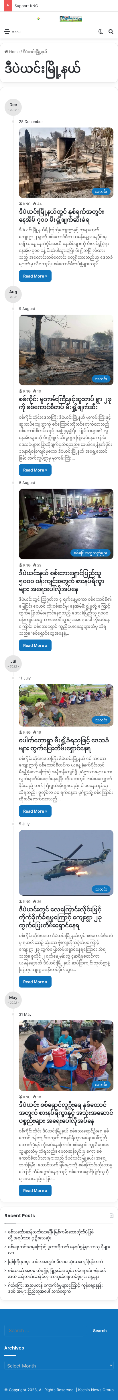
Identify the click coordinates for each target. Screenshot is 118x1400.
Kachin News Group (96, 1389)
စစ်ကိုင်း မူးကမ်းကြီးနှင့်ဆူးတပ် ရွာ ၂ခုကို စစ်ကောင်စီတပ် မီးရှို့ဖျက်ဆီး (65, 403)
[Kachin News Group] (59, 19)
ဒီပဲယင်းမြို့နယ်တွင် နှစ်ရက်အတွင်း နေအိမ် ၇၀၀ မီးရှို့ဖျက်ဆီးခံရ (61, 216)
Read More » (35, 276)
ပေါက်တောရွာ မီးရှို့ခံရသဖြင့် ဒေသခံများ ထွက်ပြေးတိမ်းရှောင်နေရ (64, 744)
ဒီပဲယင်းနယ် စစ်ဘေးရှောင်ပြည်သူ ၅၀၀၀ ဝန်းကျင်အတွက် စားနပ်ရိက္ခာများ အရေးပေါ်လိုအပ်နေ (61, 581)
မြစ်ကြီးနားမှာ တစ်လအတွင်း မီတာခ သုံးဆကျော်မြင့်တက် (55, 1261)
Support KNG (26, 5)
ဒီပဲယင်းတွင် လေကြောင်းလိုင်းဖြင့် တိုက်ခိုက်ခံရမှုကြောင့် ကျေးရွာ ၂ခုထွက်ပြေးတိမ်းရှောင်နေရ (60, 917)
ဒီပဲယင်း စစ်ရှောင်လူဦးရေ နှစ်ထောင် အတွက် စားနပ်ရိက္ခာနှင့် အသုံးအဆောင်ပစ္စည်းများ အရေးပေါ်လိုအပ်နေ (66, 1113)
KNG (27, 204)
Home (14, 51)
